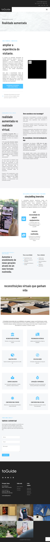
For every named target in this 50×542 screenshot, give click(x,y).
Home (3, 19)
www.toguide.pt (5, 490)
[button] (47, 9)
